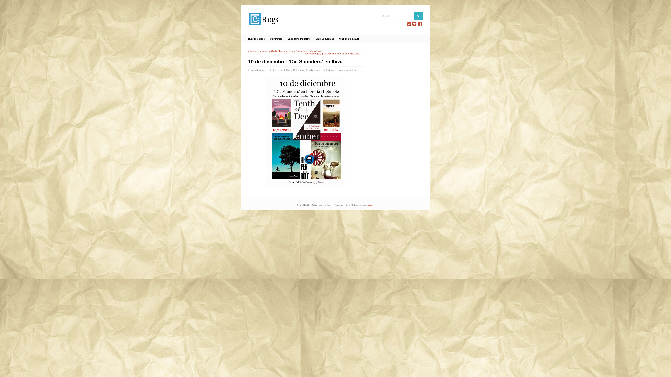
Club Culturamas (325, 38)
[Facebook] (420, 23)
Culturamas (276, 38)
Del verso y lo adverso (305, 70)
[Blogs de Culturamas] (263, 26)
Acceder (371, 205)
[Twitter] (414, 23)
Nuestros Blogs (256, 38)
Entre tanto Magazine (299, 38)
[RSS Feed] (409, 23)
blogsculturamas (257, 70)
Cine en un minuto (349, 38)
